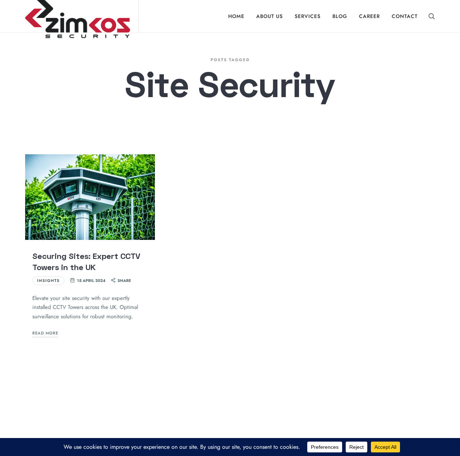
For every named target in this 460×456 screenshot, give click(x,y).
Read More (45, 333)
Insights (48, 280)
